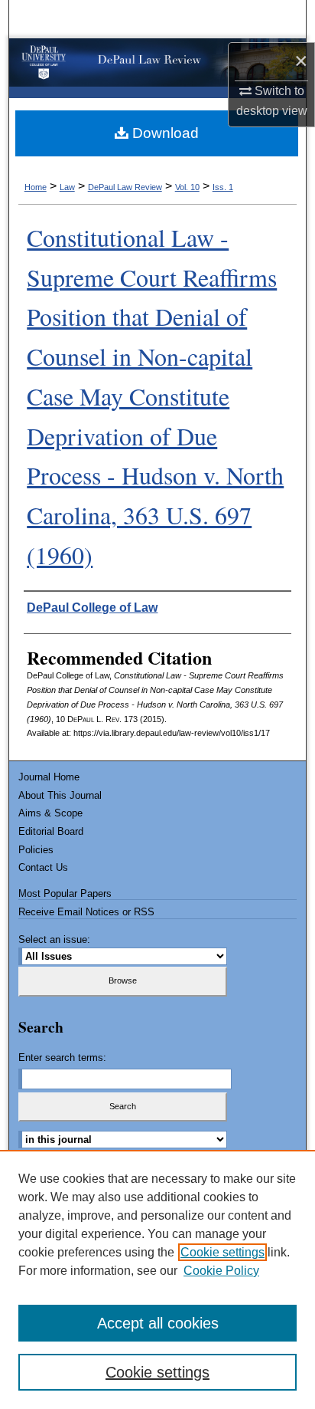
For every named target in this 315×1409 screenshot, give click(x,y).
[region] (157, 1279)
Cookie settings (222, 1252)
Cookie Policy (221, 1270)
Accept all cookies (158, 1323)
